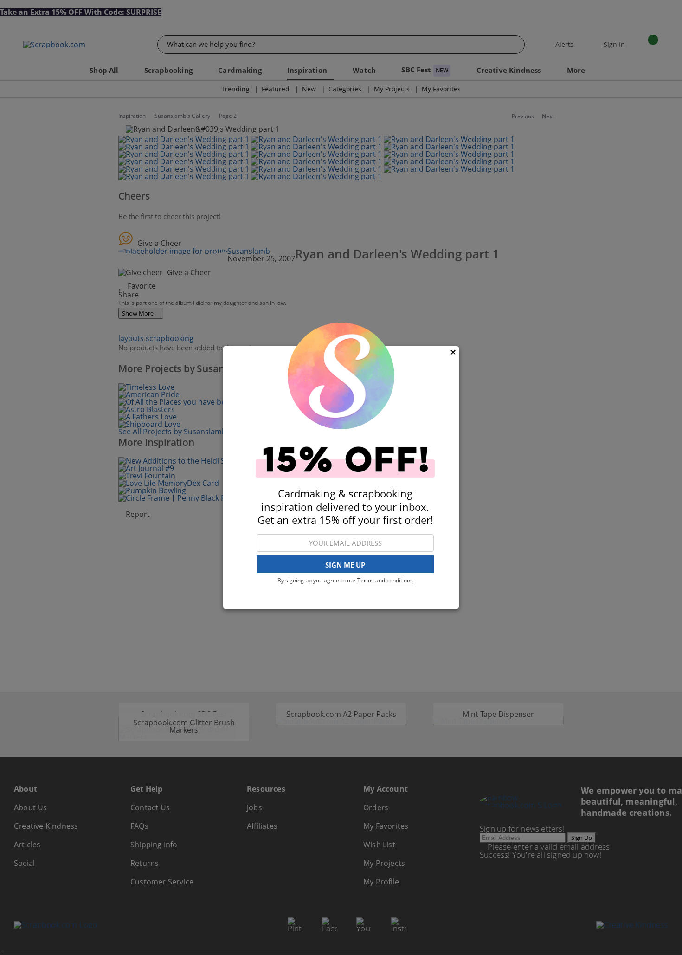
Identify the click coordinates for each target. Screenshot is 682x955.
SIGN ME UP (345, 564)
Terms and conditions (385, 580)
